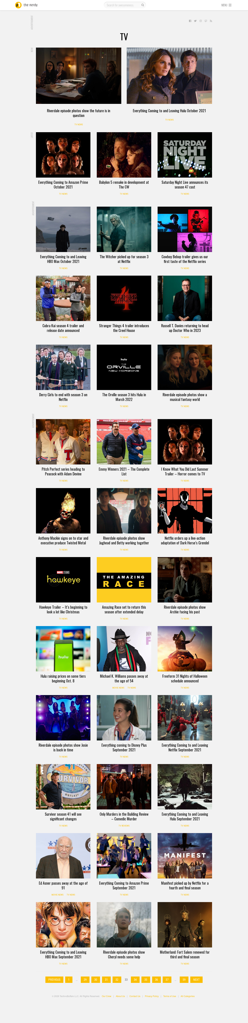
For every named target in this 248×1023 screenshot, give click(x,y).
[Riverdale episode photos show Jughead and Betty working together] (124, 510)
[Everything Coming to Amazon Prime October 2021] (63, 155)
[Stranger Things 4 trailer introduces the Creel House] (124, 298)
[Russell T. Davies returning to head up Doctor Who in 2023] (185, 298)
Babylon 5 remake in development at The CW (124, 184)
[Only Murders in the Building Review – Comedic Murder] (124, 786)
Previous (54, 979)
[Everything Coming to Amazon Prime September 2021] (124, 855)
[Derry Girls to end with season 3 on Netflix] (63, 367)
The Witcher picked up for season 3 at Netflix (124, 259)
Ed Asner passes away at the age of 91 (63, 885)
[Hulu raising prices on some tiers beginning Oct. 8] (63, 648)
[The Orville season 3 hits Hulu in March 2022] (124, 367)
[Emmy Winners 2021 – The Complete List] (124, 441)
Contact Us (134, 996)
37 (167, 979)
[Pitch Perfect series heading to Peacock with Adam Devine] (63, 441)
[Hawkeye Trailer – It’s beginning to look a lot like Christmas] (63, 579)
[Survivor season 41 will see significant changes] (63, 786)
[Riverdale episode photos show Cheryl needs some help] (124, 924)
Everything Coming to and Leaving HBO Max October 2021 (63, 259)
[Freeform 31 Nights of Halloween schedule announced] (185, 648)
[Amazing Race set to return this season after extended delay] (124, 579)
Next (196, 979)
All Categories (188, 996)
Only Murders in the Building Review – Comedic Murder (124, 816)
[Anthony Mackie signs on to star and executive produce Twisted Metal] (63, 510)
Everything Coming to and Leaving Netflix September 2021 (185, 747)
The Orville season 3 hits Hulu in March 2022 (124, 397)
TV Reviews (124, 826)
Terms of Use (169, 996)
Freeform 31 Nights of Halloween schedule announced (184, 678)
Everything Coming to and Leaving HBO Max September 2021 (63, 954)
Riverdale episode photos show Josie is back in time (63, 747)
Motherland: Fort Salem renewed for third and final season (185, 954)
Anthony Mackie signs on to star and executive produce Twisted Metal (63, 540)
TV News (78, 124)
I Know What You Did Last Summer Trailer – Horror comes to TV (184, 471)
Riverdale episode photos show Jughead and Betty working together (124, 540)
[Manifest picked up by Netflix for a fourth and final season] (185, 855)
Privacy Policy (152, 996)
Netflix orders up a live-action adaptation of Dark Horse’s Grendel (185, 540)
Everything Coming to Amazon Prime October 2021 (63, 184)
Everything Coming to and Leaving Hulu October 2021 (169, 110)
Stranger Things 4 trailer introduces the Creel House (124, 328)
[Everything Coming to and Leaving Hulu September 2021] (185, 786)
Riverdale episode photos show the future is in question (78, 113)
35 (145, 979)
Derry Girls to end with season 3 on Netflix (63, 397)
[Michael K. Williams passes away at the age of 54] (124, 648)
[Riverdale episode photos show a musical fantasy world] (185, 367)
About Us (120, 996)
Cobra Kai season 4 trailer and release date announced (63, 328)
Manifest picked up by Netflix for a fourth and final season (185, 885)
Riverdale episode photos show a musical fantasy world (185, 397)
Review (105, 769)
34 (135, 979)
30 (95, 979)
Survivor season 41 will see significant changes (63, 816)
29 (85, 979)
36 (156, 979)
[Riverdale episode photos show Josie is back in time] (63, 717)
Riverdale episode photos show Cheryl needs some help (124, 954)
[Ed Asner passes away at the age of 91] (63, 855)
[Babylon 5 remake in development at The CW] (124, 155)
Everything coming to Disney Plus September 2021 (124, 747)
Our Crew (106, 996)
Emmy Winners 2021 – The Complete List (124, 471)
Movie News (118, 688)
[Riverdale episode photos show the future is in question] (78, 76)
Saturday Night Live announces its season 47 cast (185, 184)
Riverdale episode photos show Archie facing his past (185, 609)
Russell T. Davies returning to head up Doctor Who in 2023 (185, 328)
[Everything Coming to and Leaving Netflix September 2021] (185, 717)
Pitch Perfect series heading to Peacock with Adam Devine (63, 471)
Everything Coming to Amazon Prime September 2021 (124, 885)
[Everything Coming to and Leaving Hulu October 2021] (169, 76)
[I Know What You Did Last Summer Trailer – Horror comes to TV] (185, 441)
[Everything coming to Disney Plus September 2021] (124, 717)
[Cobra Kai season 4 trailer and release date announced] (63, 298)
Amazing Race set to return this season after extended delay (124, 609)
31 (106, 979)
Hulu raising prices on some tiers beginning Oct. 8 (63, 678)
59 (184, 979)
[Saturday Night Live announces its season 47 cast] (185, 155)
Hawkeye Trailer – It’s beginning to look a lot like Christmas (63, 609)
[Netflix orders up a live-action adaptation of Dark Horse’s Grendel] (185, 510)
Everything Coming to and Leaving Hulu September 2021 (185, 816)
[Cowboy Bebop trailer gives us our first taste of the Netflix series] (185, 229)
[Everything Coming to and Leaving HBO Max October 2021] (63, 229)
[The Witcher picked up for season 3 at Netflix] (124, 229)
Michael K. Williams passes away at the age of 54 (124, 678)
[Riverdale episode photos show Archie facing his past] (185, 579)
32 (116, 979)
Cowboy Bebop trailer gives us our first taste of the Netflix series (185, 259)
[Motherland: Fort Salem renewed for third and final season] (185, 924)
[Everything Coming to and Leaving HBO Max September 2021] (63, 924)
